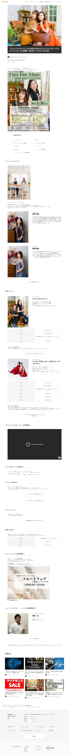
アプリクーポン (38, 146)
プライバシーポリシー (38, 747)
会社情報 (25, 749)
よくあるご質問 (26, 746)
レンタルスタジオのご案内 (39, 726)
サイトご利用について (38, 749)
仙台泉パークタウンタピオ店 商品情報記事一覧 (24, 705)
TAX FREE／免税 (37, 746)
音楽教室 (41, 1)
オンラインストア (34, 1)
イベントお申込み (16, 146)
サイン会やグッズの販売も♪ (40, 143)
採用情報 (25, 747)
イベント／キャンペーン (59, 1)
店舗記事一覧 (24, 57)
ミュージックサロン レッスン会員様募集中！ (21, 152)
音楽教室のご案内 (11, 726)
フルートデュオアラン (17, 139)
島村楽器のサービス (49, 1)
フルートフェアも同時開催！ (40, 149)
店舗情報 (27, 1)
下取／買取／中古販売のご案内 (27, 730)
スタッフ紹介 (37, 730)
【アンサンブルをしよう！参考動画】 (20, 143)
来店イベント (37, 139)
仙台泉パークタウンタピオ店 (12, 705)
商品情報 (13, 61)
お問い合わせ (15, 149)
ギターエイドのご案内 (11, 730)
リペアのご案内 (51, 726)
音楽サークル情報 (25, 726)
